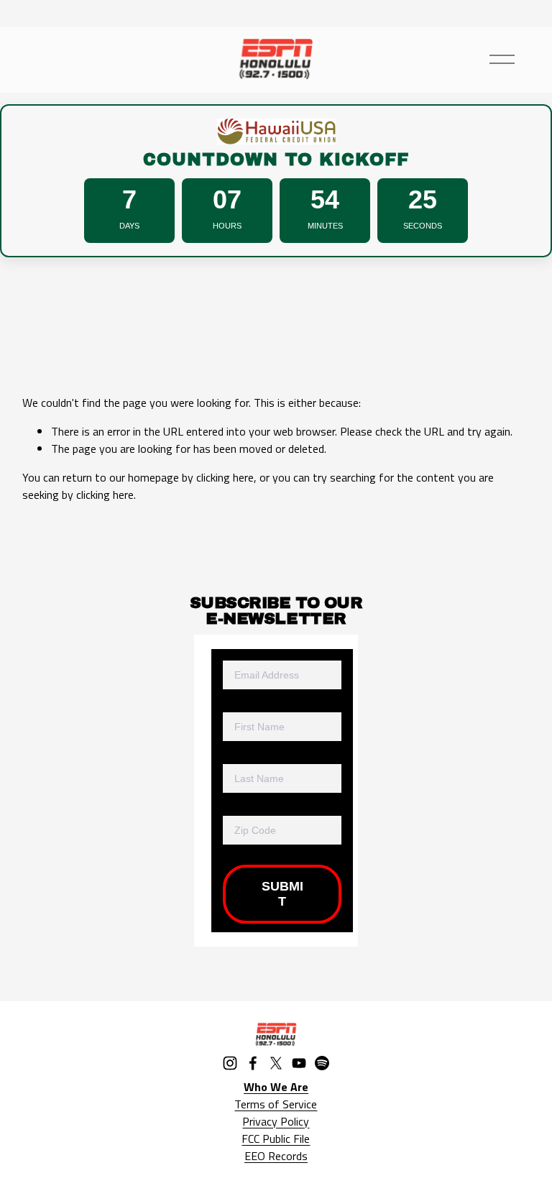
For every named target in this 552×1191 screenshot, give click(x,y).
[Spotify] (322, 1063)
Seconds (422, 225)
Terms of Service (275, 1104)
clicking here (225, 477)
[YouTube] (299, 1063)
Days (129, 225)
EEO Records (276, 1155)
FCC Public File (276, 1138)
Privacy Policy (275, 1121)
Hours (227, 225)
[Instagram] (230, 1063)
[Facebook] (253, 1063)
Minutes (325, 225)
